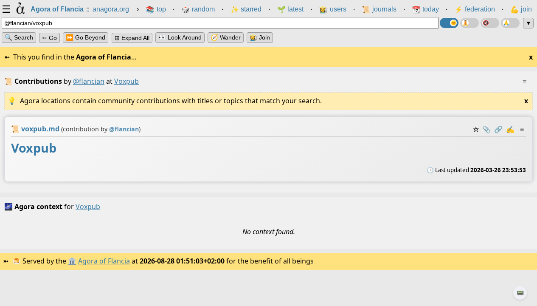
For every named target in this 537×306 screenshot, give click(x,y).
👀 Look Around (180, 37)
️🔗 (498, 129)
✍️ (510, 129)
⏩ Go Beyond (85, 37)
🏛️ (72, 261)
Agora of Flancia (104, 261)
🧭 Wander (226, 37)
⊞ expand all (132, 37)
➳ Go (49, 37)
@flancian (88, 81)
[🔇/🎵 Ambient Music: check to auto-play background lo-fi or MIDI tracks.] (490, 23)
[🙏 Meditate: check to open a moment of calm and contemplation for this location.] (510, 23)
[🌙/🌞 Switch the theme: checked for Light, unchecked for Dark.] (449, 23)
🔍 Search (19, 37)
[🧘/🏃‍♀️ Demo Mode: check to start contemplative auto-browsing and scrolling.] (469, 23)
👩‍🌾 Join (260, 37)
